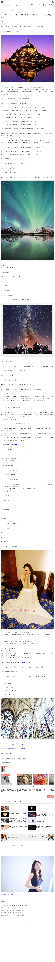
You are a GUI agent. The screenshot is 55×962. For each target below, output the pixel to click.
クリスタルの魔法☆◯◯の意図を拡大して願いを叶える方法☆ (18, 827)
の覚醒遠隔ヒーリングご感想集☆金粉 (11, 444)
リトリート (19, 758)
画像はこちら (18, 546)
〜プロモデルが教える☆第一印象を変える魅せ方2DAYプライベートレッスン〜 (8, 790)
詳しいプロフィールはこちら (7, 894)
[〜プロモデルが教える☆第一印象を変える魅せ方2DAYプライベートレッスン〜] (8, 779)
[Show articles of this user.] (4, 769)
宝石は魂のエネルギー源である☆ (15, 808)
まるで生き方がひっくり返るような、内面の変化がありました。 (39, 790)
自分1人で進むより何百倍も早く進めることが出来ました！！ (12, 912)
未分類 (24, 758)
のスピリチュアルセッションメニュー (12, 744)
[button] (53, 2)
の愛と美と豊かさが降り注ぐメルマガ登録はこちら (15, 748)
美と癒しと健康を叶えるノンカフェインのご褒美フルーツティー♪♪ (13, 915)
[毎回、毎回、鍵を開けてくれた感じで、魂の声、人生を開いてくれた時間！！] (24, 779)
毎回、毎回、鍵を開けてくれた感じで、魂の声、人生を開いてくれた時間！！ (24, 790)
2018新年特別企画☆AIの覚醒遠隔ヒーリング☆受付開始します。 (44, 821)
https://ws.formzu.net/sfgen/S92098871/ (23, 662)
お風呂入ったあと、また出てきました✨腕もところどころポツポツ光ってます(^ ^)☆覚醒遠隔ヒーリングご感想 (44, 814)
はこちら (24, 744)
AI (2, 21)
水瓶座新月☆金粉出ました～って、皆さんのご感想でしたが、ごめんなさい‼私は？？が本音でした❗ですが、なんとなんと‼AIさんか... (18, 820)
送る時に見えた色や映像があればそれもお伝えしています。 (18, 814)
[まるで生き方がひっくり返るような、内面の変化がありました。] (40, 779)
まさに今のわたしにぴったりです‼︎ (43, 808)
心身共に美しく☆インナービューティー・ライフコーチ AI (27, 5)
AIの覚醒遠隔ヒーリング (13, 10)
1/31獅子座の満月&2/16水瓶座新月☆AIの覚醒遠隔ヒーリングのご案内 (44, 827)
